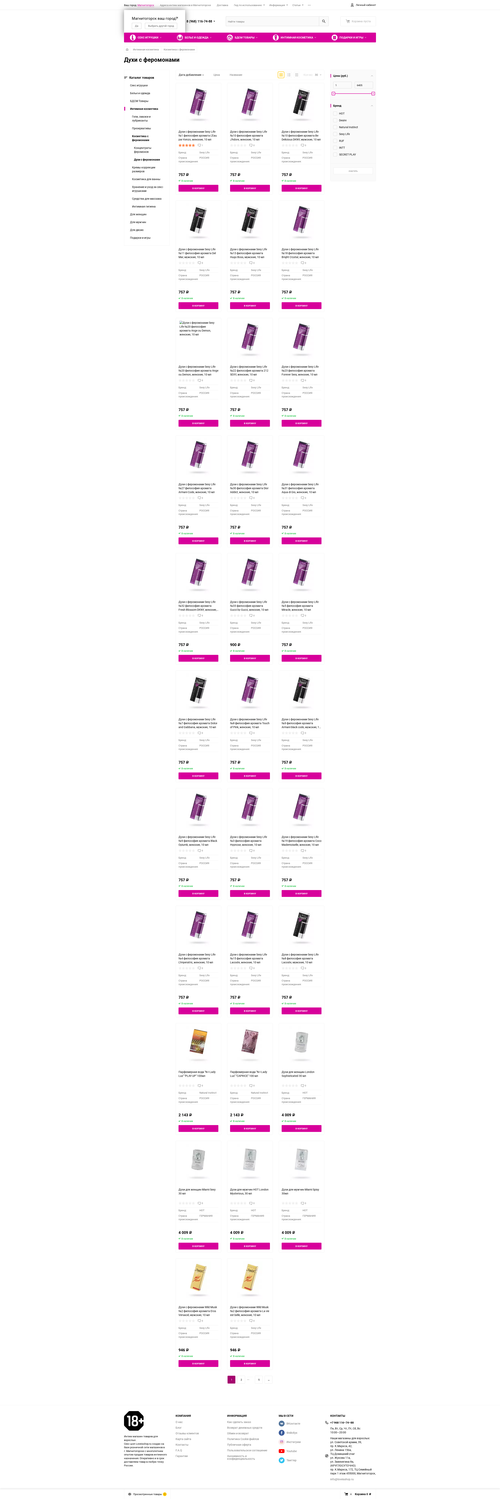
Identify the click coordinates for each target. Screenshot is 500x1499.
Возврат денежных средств (244, 1427)
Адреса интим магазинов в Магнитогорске (185, 5)
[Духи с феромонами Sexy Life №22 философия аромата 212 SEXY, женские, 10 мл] (250, 340)
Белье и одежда (140, 93)
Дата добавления (190, 75)
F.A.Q (179, 1450)
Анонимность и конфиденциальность (241, 1457)
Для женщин (138, 214)
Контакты (182, 1444)
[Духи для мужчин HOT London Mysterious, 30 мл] (250, 1163)
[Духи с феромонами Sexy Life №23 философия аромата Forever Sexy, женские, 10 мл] (302, 340)
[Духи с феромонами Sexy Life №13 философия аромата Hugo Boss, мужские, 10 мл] (250, 222)
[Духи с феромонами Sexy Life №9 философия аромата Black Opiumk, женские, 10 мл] (198, 810)
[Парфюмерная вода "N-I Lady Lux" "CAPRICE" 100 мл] (250, 1045)
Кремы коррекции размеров (143, 169)
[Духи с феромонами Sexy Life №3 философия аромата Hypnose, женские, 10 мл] (250, 810)
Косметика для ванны (146, 179)
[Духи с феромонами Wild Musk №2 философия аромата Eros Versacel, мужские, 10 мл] (198, 1280)
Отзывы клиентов (187, 1433)
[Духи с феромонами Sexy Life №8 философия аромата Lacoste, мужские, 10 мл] (302, 928)
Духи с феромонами (147, 159)
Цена (216, 75)
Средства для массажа (147, 198)
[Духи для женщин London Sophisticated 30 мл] (302, 1045)
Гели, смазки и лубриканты (141, 118)
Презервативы (141, 128)
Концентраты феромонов (142, 150)
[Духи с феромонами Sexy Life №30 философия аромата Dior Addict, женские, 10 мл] (250, 457)
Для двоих (137, 230)
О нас (179, 1422)
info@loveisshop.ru (342, 1479)
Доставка (222, 5)
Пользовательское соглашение (247, 1450)
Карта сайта (183, 1439)
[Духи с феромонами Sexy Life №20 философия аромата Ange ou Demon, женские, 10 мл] (198, 340)
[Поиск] (324, 21)
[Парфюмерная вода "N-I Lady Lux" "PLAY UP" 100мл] (198, 1045)
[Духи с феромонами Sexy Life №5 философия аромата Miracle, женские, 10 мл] (302, 575)
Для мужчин (138, 222)
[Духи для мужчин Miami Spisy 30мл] (302, 1163)
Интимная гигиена (144, 206)
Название (236, 75)
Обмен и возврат (238, 1433)
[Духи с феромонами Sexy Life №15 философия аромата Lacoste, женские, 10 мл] (250, 928)
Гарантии (182, 1456)
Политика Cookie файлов (243, 1439)
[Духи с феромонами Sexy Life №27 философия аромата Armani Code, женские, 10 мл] (198, 457)
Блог (179, 1427)
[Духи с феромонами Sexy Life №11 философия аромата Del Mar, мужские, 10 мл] (198, 222)
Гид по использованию (248, 5)
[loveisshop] (147, 1421)
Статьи (296, 5)
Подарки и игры (140, 238)
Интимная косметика (146, 49)
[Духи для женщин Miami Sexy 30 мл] (198, 1163)
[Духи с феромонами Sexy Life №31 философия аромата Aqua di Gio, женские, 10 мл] (302, 457)
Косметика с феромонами (179, 49)
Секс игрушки (139, 85)
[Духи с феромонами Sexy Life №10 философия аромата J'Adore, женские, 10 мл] (250, 105)
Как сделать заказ (239, 1422)
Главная (127, 49)
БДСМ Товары (139, 101)
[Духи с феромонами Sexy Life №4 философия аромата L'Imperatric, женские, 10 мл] (198, 928)
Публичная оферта (239, 1444)
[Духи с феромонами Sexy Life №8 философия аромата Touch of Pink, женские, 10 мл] (250, 692)
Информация (277, 5)
